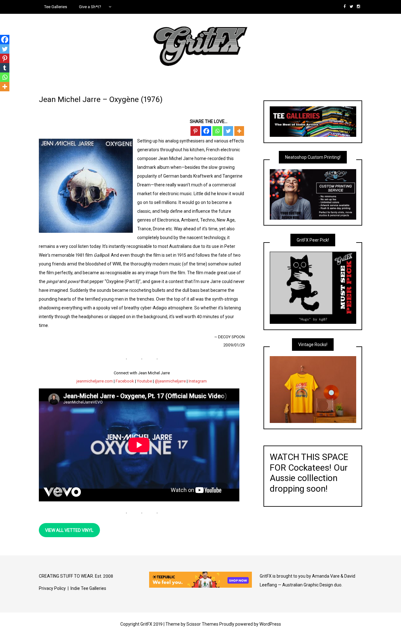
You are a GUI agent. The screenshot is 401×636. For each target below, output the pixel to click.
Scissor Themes (202, 624)
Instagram (198, 381)
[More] (239, 131)
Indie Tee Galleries (88, 588)
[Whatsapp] (217, 131)
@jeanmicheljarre (170, 381)
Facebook (125, 381)
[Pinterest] (195, 131)
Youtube (144, 381)
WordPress (270, 624)
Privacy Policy (52, 588)
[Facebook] (206, 131)
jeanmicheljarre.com (94, 381)
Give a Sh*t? (90, 6)
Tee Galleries (55, 6)
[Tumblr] (4, 67)
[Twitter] (228, 131)
